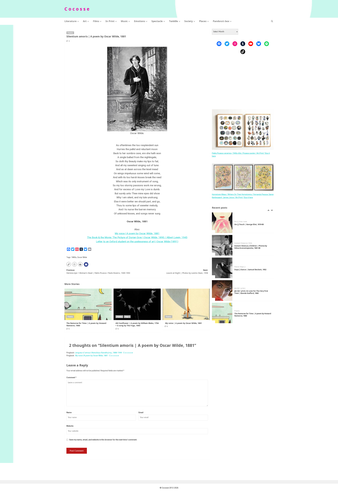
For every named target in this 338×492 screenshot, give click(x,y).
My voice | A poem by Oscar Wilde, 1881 (137, 233)
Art (85, 21)
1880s (73, 257)
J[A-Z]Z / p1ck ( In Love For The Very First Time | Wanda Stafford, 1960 (251, 292)
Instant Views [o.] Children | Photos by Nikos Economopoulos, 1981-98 (250, 247)
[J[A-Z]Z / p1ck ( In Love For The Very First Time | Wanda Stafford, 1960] (222, 290)
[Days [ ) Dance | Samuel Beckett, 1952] (222, 268)
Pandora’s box (221, 21)
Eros (241, 222)
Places (202, 21)
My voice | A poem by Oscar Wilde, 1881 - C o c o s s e (97, 356)
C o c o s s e (76, 9)
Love (245, 222)
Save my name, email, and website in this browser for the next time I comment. (103, 440)
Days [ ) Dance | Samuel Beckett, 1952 (250, 269)
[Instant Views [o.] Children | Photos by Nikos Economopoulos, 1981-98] (222, 245)
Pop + (127, 317)
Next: (187, 271)
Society (188, 21)
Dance (236, 267)
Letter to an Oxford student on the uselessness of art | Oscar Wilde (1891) (137, 241)
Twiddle (173, 21)
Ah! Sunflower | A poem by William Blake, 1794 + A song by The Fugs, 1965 (137, 324)
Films (96, 21)
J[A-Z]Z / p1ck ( (239, 288)
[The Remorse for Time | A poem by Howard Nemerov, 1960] (88, 304)
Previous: (98, 271)
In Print (109, 21)
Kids (250, 243)
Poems (70, 33)
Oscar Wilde (82, 257)
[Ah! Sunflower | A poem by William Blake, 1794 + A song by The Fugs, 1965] (137, 304)
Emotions (139, 21)
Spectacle (157, 21)
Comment (71, 377)
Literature (70, 21)
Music (124, 21)
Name (69, 412)
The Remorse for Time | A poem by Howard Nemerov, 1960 (86, 324)
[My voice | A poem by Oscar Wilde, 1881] (186, 304)
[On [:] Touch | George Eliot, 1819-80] (222, 222)
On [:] (236, 222)
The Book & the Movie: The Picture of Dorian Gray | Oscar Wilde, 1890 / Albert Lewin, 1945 (137, 237)
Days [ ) (243, 267)
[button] (272, 21)
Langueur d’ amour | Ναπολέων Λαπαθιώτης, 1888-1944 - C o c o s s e (104, 353)
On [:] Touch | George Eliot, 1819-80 (249, 224)
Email (141, 412)
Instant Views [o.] (241, 243)
